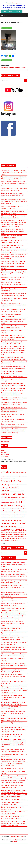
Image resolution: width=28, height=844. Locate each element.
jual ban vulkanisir (11, 512)
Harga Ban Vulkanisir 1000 (14, 484)
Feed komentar (5, 454)
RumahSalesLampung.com (14, 5)
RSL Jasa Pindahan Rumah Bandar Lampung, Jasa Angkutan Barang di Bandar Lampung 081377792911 (13, 337)
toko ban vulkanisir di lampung (17, 534)
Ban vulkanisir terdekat (20, 472)
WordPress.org (5, 456)
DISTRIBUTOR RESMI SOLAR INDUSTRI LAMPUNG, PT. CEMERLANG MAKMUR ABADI (13, 321)
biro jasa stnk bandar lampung (11, 474)
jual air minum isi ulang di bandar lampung (12, 510)
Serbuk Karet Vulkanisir (16, 532)
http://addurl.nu (5, 441)
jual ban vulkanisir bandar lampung (10, 513)
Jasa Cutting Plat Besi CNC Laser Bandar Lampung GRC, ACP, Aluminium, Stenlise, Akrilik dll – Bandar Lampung (13, 431)
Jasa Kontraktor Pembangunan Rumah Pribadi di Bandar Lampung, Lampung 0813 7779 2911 (13, 172)
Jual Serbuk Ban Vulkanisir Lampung (12, 376)
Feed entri (4, 452)
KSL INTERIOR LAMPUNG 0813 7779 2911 (14, 407)
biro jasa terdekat (20, 474)
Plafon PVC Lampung (14, 529)
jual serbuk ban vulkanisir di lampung (17, 517)
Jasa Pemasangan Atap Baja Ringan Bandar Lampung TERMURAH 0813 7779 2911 (12, 195)
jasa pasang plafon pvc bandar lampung (13, 493)
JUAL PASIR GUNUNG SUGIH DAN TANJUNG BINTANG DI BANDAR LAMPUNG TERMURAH (13, 305)
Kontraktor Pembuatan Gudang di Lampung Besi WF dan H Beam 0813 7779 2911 (13, 284)
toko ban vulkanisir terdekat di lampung (15, 536)
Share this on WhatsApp (7, 59)
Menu (4, 15)
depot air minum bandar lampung (16, 476)
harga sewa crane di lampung (15, 491)
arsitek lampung (8, 472)
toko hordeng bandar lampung (9, 538)
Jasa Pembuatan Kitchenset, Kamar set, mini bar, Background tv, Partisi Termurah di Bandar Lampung (14, 201)
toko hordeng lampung (20, 538)
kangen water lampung (11, 520)
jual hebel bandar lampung (19, 515)
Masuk (2, 450)
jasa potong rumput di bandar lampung (17, 499)
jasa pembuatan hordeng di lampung (16, 497)
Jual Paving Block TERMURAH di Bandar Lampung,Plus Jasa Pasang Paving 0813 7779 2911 (14, 183)
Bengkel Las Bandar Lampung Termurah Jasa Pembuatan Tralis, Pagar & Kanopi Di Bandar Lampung (13, 256)
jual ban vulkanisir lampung (9, 515)
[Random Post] (25, 15)
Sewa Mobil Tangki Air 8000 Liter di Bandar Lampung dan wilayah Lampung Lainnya (12, 231)
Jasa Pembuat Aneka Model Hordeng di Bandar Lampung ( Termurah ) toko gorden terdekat (13, 273)
